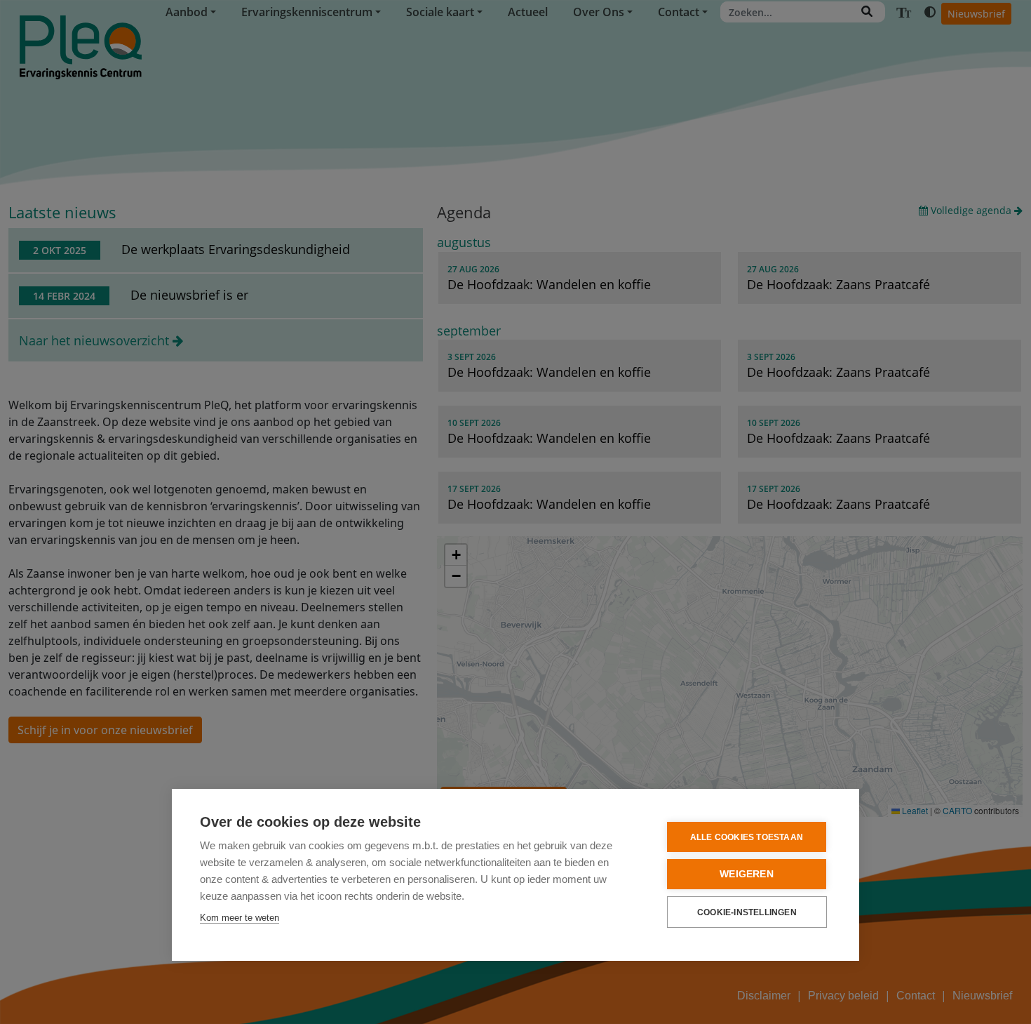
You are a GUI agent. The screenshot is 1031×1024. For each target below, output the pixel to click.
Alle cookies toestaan (746, 837)
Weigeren (747, 874)
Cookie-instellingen (747, 912)
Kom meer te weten (239, 917)
